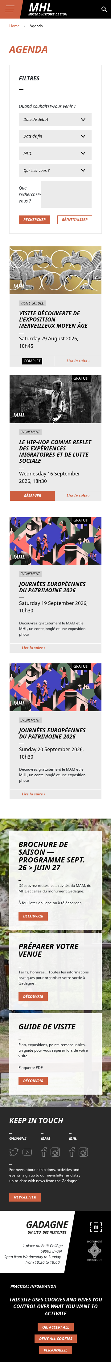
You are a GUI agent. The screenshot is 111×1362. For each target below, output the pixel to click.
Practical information (33, 1286)
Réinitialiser (75, 219)
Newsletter (25, 1197)
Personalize (56, 1350)
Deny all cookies (55, 1338)
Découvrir (33, 916)
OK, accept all (55, 1327)
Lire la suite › (78, 361)
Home (14, 25)
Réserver (32, 495)
